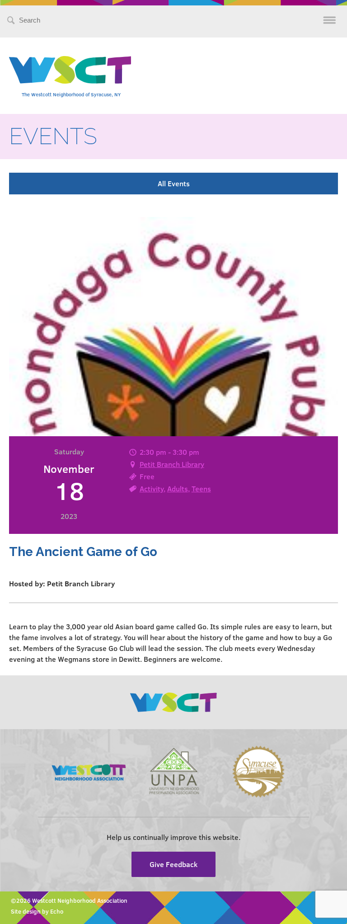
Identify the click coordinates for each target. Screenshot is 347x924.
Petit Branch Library (172, 464)
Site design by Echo (37, 911)
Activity (152, 488)
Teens (201, 488)
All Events (174, 183)
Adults (177, 488)
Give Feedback (173, 864)
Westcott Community (70, 70)
